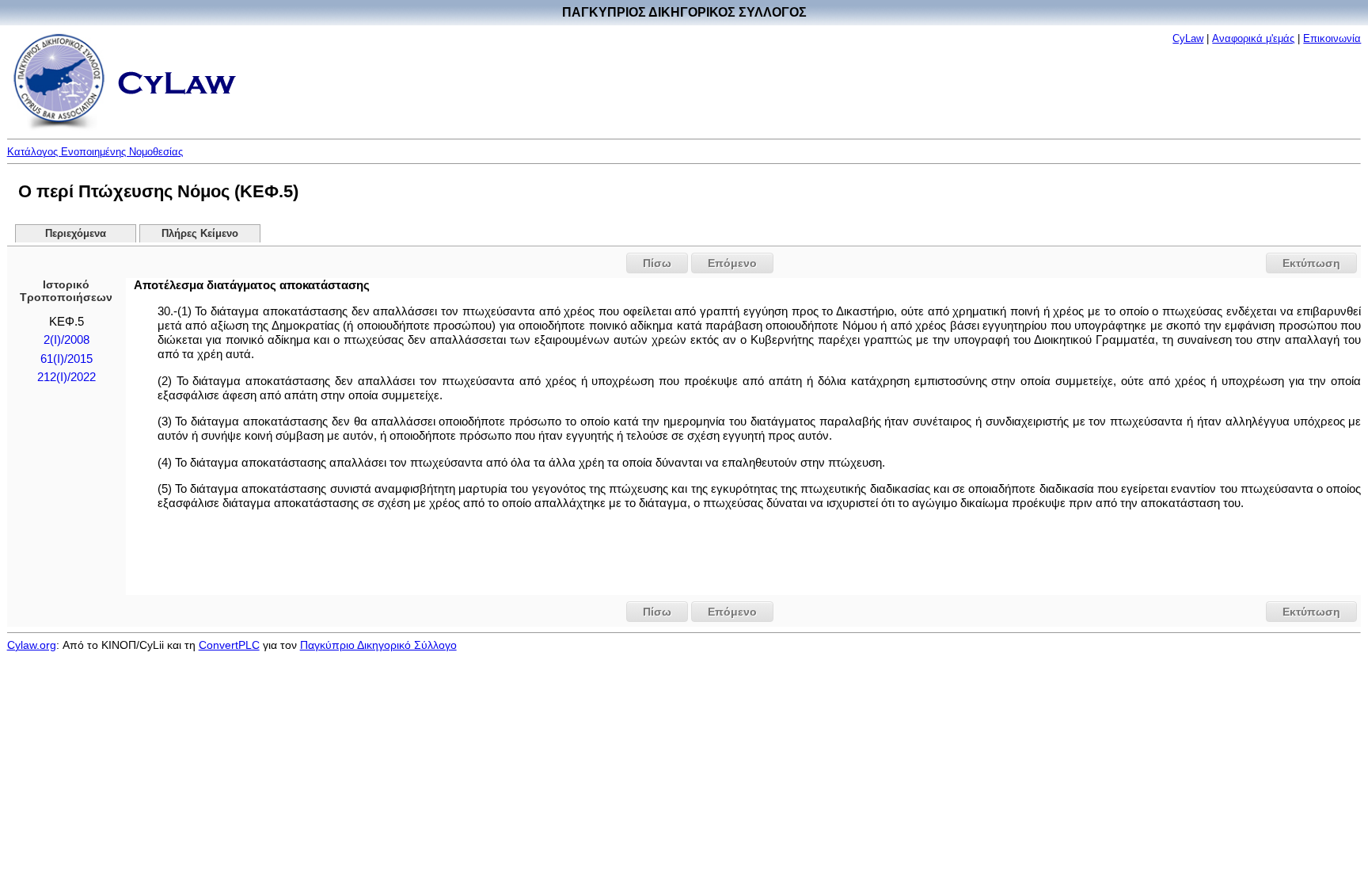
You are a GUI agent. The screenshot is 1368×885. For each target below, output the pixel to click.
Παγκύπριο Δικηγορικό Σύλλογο (378, 645)
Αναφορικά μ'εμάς (1253, 38)
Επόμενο (732, 263)
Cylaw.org (31, 645)
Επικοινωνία (1332, 38)
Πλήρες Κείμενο (200, 233)
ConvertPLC (229, 645)
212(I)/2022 (66, 377)
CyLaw (1187, 38)
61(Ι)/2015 (66, 359)
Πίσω (657, 263)
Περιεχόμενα (75, 233)
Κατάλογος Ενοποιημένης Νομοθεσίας (95, 152)
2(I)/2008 (66, 340)
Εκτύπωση (1311, 263)
